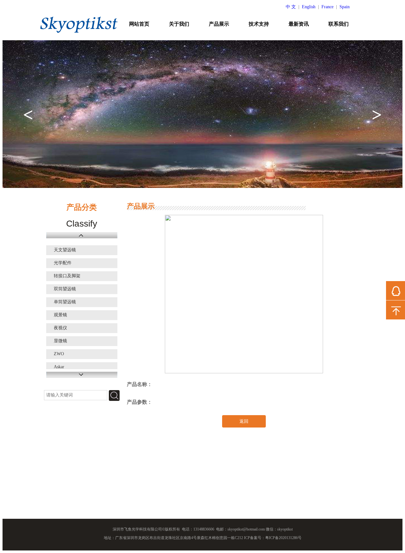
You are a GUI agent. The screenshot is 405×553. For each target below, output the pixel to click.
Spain (345, 6)
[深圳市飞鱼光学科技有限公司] (79, 24)
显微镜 (60, 340)
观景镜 (60, 314)
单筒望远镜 (65, 301)
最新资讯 (299, 24)
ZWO (59, 353)
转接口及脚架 (67, 275)
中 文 (291, 6)
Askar (59, 366)
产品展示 (219, 24)
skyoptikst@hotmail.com (246, 529)
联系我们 (338, 24)
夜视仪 (60, 327)
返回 (244, 421)
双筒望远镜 (65, 288)
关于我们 (179, 24)
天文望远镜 (65, 250)
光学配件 (63, 262)
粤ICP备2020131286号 (283, 538)
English (308, 6)
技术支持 (259, 24)
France (327, 6)
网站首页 (139, 24)
